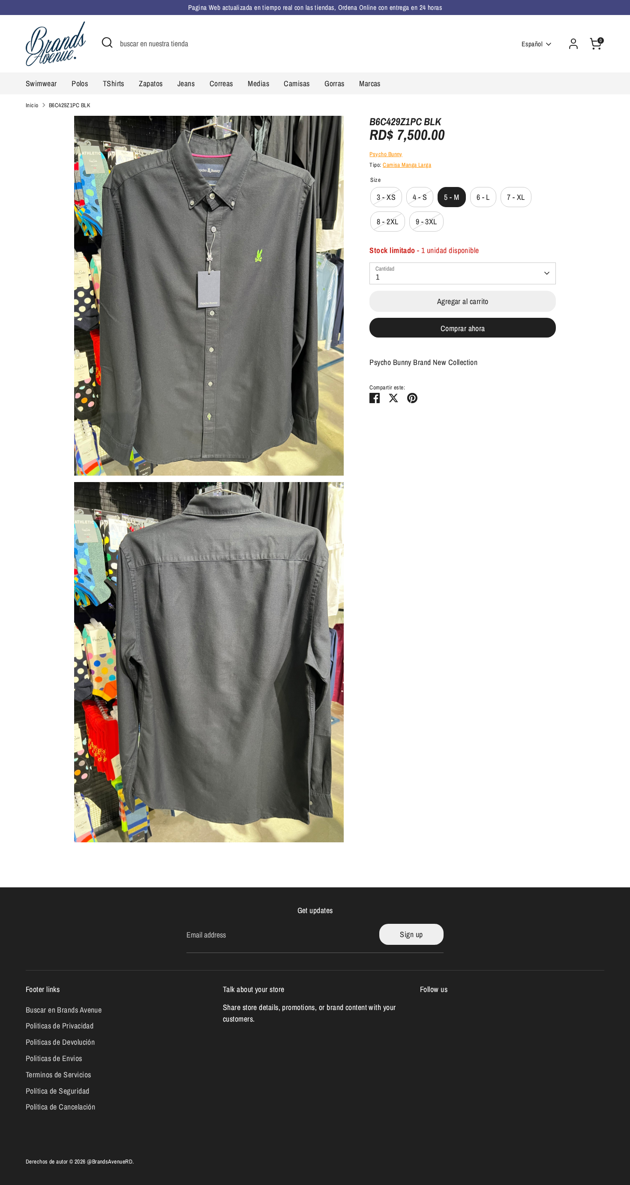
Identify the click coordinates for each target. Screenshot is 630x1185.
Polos (80, 83)
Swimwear (41, 83)
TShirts (113, 83)
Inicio (32, 105)
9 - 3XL (426, 221)
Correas (221, 83)
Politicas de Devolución (60, 1042)
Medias (258, 83)
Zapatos (150, 83)
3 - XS (386, 197)
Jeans (186, 83)
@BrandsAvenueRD (109, 1161)
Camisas (296, 83)
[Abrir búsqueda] (107, 42)
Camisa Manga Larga (407, 165)
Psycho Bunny (385, 154)
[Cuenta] (573, 43)
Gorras (334, 83)
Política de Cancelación (60, 1106)
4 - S (420, 197)
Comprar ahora (463, 328)
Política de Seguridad (57, 1090)
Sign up (411, 934)
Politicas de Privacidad (59, 1025)
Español (532, 43)
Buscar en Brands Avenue (64, 1009)
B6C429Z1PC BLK (69, 105)
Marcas (370, 83)
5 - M (451, 197)
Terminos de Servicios (58, 1074)
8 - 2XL (387, 221)
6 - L (483, 197)
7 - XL (516, 197)
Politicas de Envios (54, 1058)
